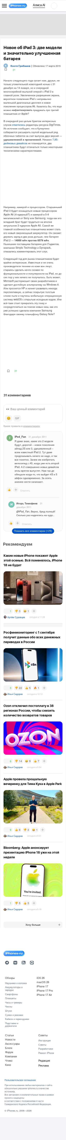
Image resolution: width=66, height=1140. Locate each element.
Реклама (43, 1065)
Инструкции (44, 1040)
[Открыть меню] (4, 6)
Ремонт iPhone (46, 1053)
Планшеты (10, 998)
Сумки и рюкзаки (14, 1015)
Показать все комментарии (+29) (33, 530)
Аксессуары (12, 1043)
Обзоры (10, 978)
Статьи (9, 1035)
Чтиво (8, 1060)
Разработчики (45, 1048)
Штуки (8, 1010)
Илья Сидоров (15, 694)
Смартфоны (11, 994)
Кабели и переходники (17, 1019)
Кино (8, 1064)
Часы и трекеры (13, 1002)
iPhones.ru (12, 1110)
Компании (11, 1056)
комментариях (31, 426)
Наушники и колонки (16, 983)
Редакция (44, 1060)
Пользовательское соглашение (20, 1080)
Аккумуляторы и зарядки (14, 988)
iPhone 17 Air (44, 995)
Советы (43, 1035)
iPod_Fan (20, 436)
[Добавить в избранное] (5, 69)
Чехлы (8, 1006)
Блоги (8, 1048)
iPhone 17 (42, 986)
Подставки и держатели (11, 1024)
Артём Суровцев (16, 617)
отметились (18, 124)
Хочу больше (33, 924)
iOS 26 (41, 978)
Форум (9, 1052)
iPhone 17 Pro (45, 990)
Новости (10, 1039)
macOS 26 (43, 982)
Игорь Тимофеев (26, 503)
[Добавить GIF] (17, 418)
